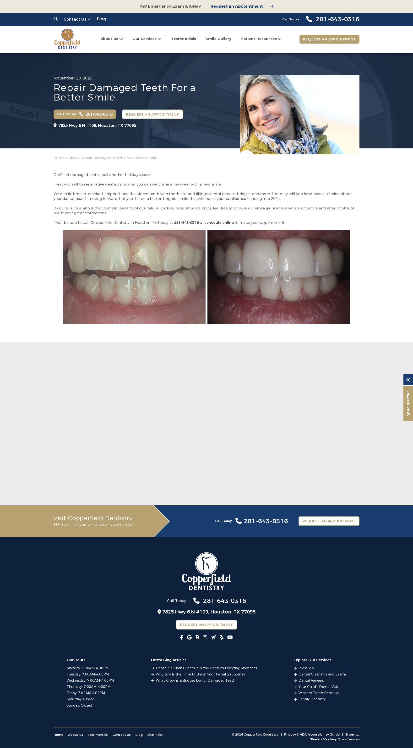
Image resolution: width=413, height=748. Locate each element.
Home (59, 158)
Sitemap (352, 734)
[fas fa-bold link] (197, 637)
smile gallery (266, 208)
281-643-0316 (186, 222)
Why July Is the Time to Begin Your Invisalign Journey (196, 479)
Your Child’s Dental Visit (318, 687)
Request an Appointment (237, 6)
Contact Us (75, 19)
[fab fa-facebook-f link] (181, 637)
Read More (63, 491)
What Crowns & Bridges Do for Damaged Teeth (307, 479)
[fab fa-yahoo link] (213, 637)
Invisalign (306, 668)
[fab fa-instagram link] (205, 637)
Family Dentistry (312, 699)
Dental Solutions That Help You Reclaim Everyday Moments (98, 479)
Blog (101, 19)
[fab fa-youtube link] (230, 637)
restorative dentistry (103, 184)
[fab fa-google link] (189, 637)
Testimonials (183, 38)
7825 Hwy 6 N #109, (97, 125)
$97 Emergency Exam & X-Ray (170, 6)
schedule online (219, 222)
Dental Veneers (311, 680)
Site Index (155, 735)
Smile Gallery (218, 38)
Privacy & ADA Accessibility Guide (312, 734)
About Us (109, 38)
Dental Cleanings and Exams (322, 674)
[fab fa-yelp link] (221, 637)
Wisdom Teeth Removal (319, 693)
